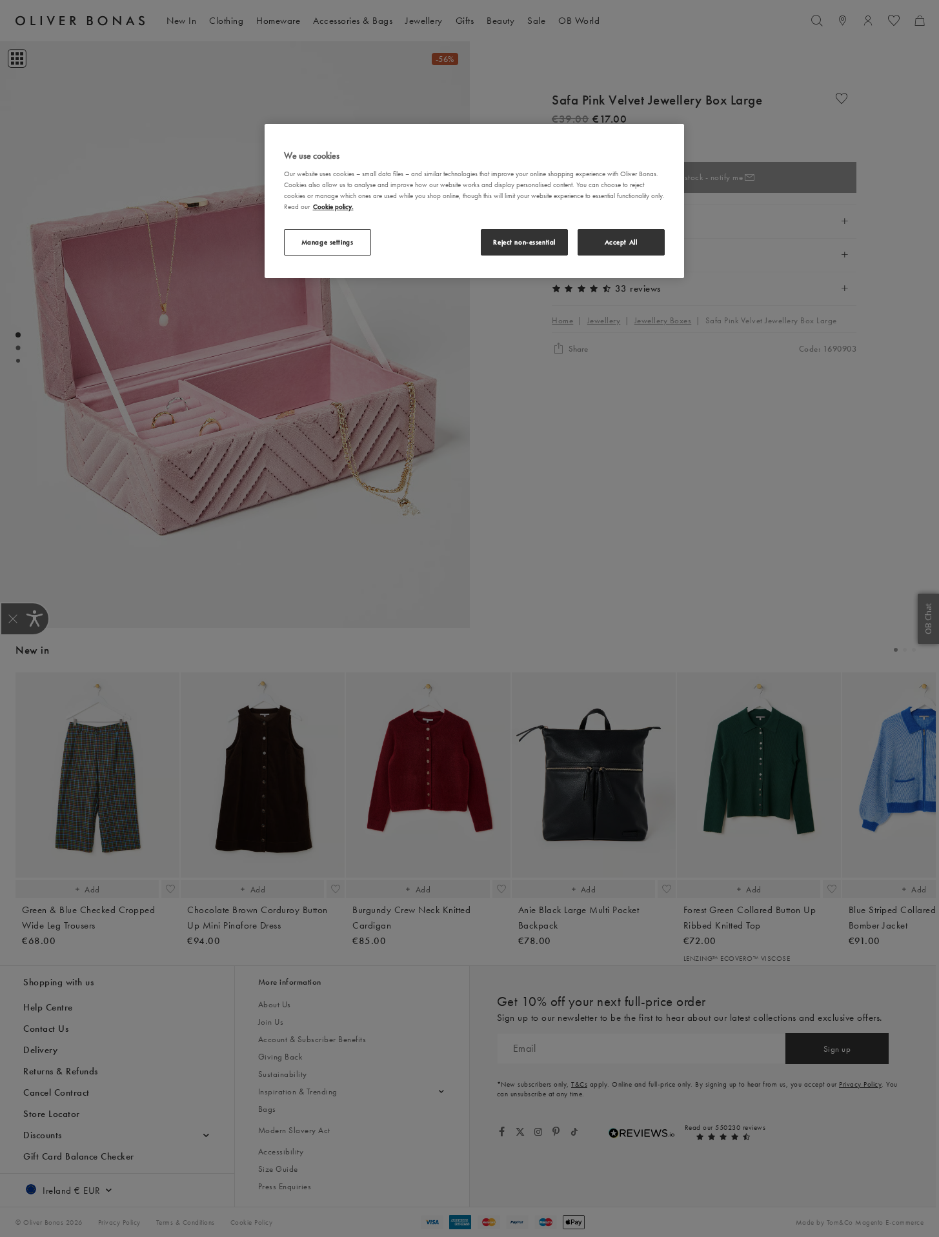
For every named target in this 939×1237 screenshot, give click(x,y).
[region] (474, 201)
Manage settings (327, 241)
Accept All (621, 241)
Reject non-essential (524, 241)
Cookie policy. (333, 206)
